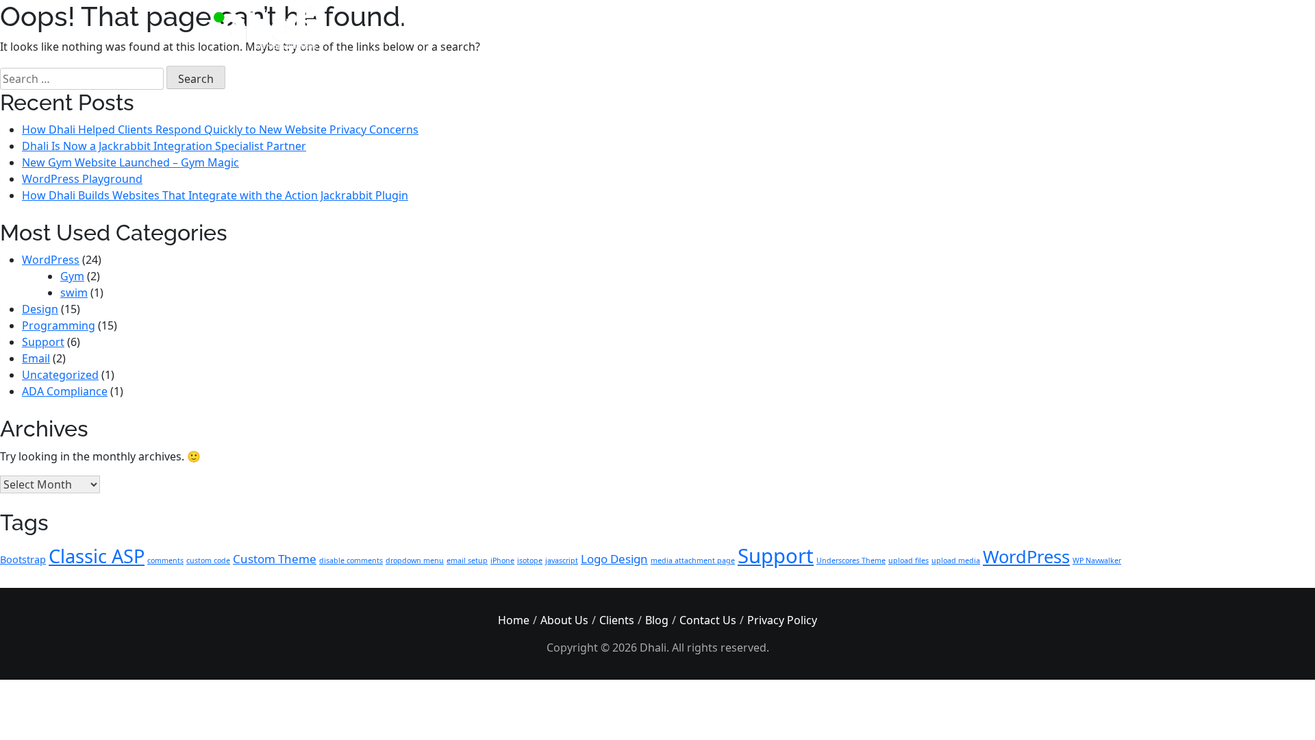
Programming (58, 325)
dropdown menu (415, 560)
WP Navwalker (1097, 560)
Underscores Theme (851, 560)
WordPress (50, 259)
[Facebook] (1003, 28)
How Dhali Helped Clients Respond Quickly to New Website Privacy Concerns (220, 129)
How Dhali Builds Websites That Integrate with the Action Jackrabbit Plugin (215, 195)
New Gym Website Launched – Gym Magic (130, 162)
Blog (656, 620)
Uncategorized (60, 374)
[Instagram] (975, 28)
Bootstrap (23, 559)
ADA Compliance (65, 391)
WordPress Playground (82, 178)
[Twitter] (1031, 28)
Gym (72, 276)
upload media (955, 560)
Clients (616, 620)
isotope (529, 560)
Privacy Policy (782, 620)
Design (40, 309)
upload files (908, 560)
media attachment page (693, 560)
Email (36, 358)
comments (165, 560)
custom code (208, 560)
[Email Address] (1087, 28)
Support (43, 341)
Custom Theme (274, 559)
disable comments (351, 560)
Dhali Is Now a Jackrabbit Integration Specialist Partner (164, 145)
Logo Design (614, 559)
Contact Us (707, 620)
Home (513, 620)
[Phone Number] (1059, 28)
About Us (564, 620)
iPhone (502, 560)
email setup (467, 560)
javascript (561, 560)
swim (74, 292)
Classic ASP (97, 556)
